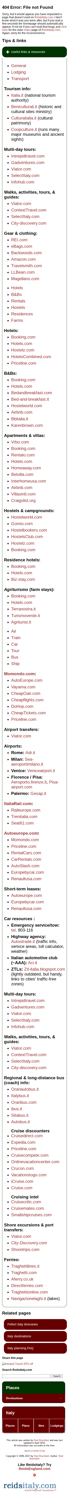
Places (12, 1387)
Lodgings (56, 1425)
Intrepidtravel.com (28, 156)
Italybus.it (20, 1095)
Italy (10, 1412)
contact (36, 1450)
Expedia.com (23, 1142)
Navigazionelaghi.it (28, 1298)
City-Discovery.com (29, 1242)
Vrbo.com (20, 442)
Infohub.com (22, 182)
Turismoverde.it (25, 615)
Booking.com (23, 337)
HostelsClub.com (27, 536)
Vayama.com (23, 687)
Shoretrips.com (25, 1249)
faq (43, 1450)
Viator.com (21, 169)
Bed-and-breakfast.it (30, 399)
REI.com (19, 239)
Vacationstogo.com (29, 1174)
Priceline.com (23, 363)
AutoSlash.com (25, 865)
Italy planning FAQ (20, 1348)
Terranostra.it (23, 609)
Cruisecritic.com (26, 1201)
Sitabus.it (19, 1115)
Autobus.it (20, 1121)
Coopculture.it (24, 129)
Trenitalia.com (24, 816)
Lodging (18, 72)
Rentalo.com (23, 455)
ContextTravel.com (28, 210)
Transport (20, 78)
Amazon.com (23, 259)
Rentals (18, 301)
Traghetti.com (24, 1272)
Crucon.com (22, 1168)
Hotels (17, 287)
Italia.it (17, 95)
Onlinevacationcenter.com (35, 1161)
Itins (41, 1425)
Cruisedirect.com (27, 1135)
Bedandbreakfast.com (31, 392)
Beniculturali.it (24, 106)
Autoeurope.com (21, 833)
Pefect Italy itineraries (22, 1324)
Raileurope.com (25, 810)
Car (14, 644)
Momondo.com (19, 673)
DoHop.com (22, 706)
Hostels (18, 307)
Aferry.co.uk (22, 1279)
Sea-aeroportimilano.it (27, 762)
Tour (15, 650)
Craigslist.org (23, 500)
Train (16, 637)
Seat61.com (22, 823)
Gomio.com (22, 523)
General (18, 65)
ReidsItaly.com (44, 17)
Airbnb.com (21, 412)
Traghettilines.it (25, 1266)
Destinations (14, 1398)
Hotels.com (21, 343)
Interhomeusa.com (28, 481)
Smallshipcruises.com (31, 1214)
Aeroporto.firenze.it (29, 782)
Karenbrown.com (27, 425)
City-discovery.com (28, 223)
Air (13, 631)
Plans (26, 1425)
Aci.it (32, 962)
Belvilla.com (22, 474)
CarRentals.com (26, 859)
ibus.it (16, 1108)
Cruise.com (21, 1187)
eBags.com (21, 246)
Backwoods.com (26, 252)
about (27, 1450)
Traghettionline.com (29, 1292)
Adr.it (30, 752)
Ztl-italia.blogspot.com (44, 969)
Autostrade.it (23, 941)
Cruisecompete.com (29, 1155)
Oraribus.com (23, 1102)
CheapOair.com (25, 693)
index (27, 29)
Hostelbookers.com (29, 530)
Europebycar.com (27, 872)
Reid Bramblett (41, 1440)
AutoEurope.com (26, 680)
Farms (17, 320)
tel (13, 930)
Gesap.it (38, 793)
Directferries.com (27, 1285)
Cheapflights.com (27, 699)
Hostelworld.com (26, 405)
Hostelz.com (22, 350)
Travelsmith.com (26, 265)
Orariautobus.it (25, 1089)
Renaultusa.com (26, 878)
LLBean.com (23, 272)
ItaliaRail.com (17, 803)
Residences (22, 314)
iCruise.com (22, 1181)
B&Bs (16, 294)
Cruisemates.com (27, 1208)
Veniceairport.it (41, 770)
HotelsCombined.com (31, 356)
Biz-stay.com (23, 579)
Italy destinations (19, 1336)
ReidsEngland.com (34, 1469)
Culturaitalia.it (23, 118)
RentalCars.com (26, 852)
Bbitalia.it (19, 418)
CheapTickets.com (28, 712)
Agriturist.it (21, 622)
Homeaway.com (26, 468)
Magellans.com (25, 278)
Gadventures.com (27, 162)
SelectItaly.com (25, 175)
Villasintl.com (23, 494)
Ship (15, 663)
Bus (14, 657)
